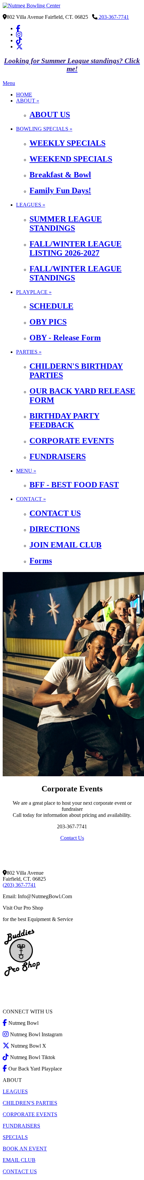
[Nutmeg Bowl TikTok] (19, 40)
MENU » (26, 471)
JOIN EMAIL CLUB (65, 544)
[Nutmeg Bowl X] (19, 46)
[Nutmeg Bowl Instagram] (19, 34)
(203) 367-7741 (19, 885)
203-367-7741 (113, 17)
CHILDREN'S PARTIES (30, 1103)
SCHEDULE (51, 306)
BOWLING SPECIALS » (44, 129)
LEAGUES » (30, 205)
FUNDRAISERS (57, 456)
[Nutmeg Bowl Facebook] (18, 28)
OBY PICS (48, 321)
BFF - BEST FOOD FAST (74, 484)
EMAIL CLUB (19, 1160)
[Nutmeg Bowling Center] (31, 5)
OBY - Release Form (65, 337)
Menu (9, 83)
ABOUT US (49, 114)
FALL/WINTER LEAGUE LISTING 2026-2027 (75, 248)
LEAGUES (15, 1091)
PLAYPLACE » (34, 292)
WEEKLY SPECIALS (67, 143)
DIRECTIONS (54, 529)
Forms (40, 560)
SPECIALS (15, 1137)
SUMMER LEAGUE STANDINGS (65, 223)
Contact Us (72, 838)
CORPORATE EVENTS (71, 440)
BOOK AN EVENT (25, 1148)
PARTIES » (29, 352)
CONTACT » (31, 499)
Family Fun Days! (60, 190)
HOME (24, 94)
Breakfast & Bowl (60, 174)
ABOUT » (27, 100)
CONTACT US (55, 513)
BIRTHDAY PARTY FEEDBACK (64, 420)
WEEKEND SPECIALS (70, 159)
